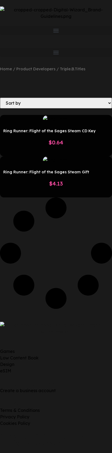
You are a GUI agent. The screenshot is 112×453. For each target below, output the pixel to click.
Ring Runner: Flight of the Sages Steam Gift (46, 172)
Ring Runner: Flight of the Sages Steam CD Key (49, 130)
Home (6, 68)
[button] (56, 30)
